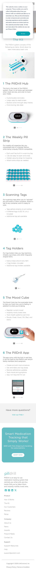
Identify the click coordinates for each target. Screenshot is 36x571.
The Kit (6, 503)
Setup (6, 514)
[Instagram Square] (9, 490)
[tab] (17, 127)
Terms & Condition (23, 567)
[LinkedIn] (12, 490)
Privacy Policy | (11, 567)
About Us (7, 523)
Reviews (7, 510)
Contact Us (8, 537)
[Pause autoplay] (14, 127)
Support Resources (11, 546)
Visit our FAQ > (18, 415)
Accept (23, 33)
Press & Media (9, 534)
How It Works (9, 499)
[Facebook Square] (6, 490)
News (6, 526)
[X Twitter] (15, 490)
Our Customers (9, 507)
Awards (7, 530)
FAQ (6, 549)
